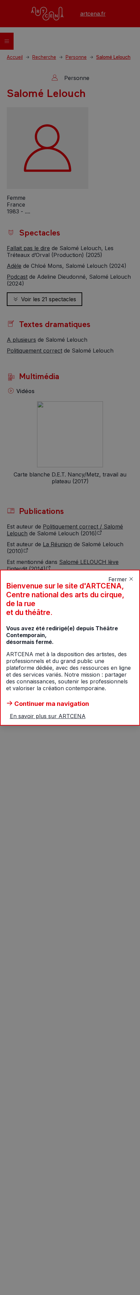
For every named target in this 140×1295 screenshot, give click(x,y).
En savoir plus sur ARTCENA (48, 716)
